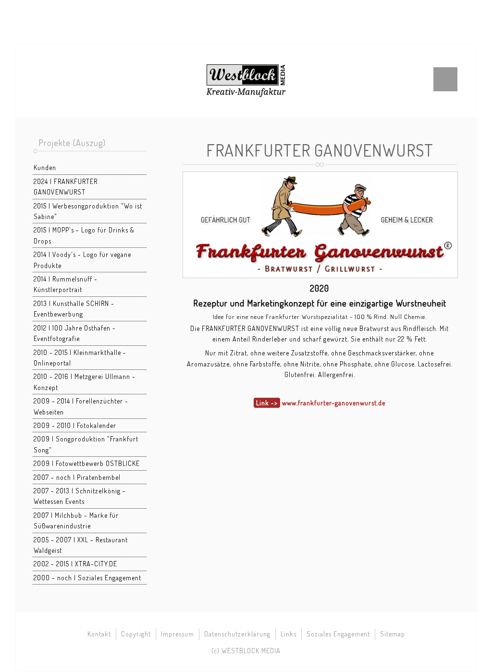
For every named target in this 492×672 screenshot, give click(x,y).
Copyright (136, 634)
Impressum (177, 634)
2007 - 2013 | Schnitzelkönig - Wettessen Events (80, 496)
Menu (445, 79)
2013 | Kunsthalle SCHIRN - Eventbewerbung (74, 308)
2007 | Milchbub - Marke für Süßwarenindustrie (76, 520)
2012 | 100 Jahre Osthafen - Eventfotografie (75, 333)
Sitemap (392, 634)
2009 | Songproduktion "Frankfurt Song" (86, 444)
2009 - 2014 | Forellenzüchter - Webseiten (81, 406)
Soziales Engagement (338, 634)
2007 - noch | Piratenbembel (77, 477)
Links (288, 634)
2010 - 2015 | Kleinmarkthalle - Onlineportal (80, 357)
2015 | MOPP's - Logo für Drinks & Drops (84, 235)
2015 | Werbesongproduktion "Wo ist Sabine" (88, 211)
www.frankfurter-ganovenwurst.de (333, 403)
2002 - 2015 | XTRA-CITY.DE (75, 564)
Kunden (45, 167)
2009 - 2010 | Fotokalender (75, 425)
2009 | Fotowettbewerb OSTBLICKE (87, 463)
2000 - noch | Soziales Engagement (87, 578)
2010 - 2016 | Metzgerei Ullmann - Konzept (84, 381)
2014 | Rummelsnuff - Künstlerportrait (66, 284)
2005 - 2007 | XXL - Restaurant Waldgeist (81, 545)
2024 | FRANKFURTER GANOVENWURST (66, 186)
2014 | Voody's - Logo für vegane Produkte (82, 259)
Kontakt (99, 634)
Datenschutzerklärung (237, 634)
